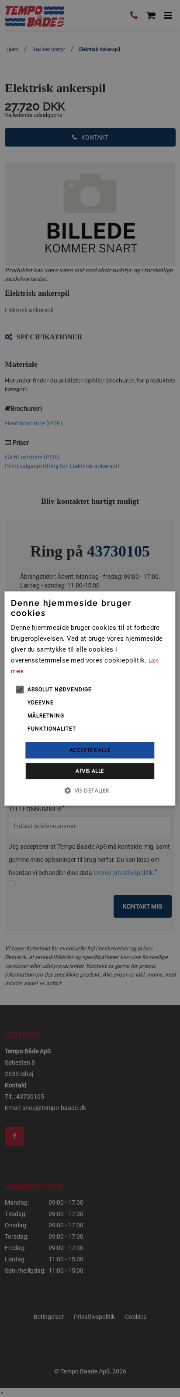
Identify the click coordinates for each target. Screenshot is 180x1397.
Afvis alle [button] (90, 771)
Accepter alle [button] (90, 750)
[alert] (90, 698)
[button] (90, 790)
